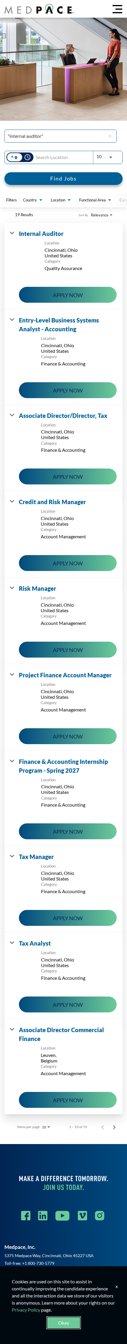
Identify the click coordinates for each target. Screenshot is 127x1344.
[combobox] (56, 136)
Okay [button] (63, 1322)
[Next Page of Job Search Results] (114, 1127)
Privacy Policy (26, 1309)
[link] (63, 266)
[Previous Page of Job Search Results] (102, 1127)
